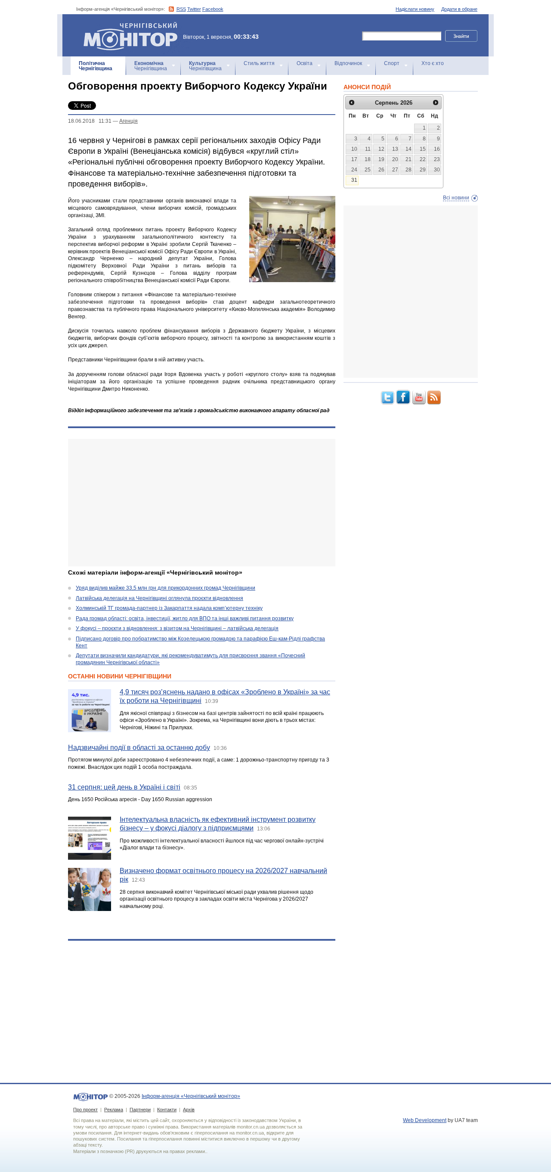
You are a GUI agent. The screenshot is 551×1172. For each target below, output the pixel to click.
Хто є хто (432, 63)
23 (437, 159)
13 (395, 149)
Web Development (424, 1120)
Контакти (166, 1109)
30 (437, 170)
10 (354, 149)
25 (368, 170)
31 (354, 180)
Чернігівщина (95, 66)
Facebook (212, 9)
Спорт (391, 63)
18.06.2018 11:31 (89, 121)
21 (409, 159)
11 (368, 149)
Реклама (113, 1109)
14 (409, 149)
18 (368, 159)
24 (354, 170)
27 (395, 170)
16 (437, 149)
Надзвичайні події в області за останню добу (139, 747)
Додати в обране (459, 9)
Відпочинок (348, 63)
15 (423, 149)
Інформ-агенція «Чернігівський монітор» (126, 25)
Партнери (140, 1109)
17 (354, 159)
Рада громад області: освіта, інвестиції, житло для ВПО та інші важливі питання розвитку (185, 619)
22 (423, 159)
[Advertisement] (201, 502)
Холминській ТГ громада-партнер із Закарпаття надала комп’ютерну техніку (169, 608)
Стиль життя (259, 63)
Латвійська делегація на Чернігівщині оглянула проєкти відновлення (159, 598)
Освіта (305, 63)
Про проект (85, 1109)
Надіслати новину (415, 9)
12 (381, 149)
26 (381, 170)
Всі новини (456, 198)
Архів (189, 1109)
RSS (181, 9)
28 (409, 170)
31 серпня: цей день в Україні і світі (124, 787)
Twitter (194, 9)
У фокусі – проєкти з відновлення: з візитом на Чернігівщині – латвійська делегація (177, 628)
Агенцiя (128, 121)
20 (395, 159)
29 (423, 170)
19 (381, 159)
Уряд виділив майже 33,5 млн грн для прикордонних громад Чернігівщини (165, 588)
